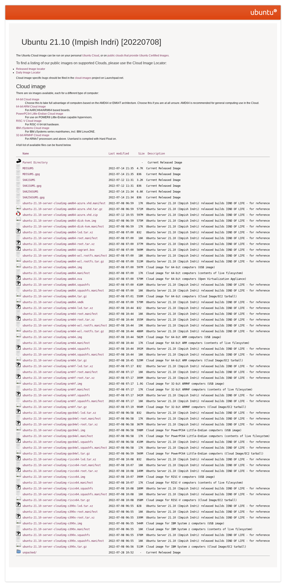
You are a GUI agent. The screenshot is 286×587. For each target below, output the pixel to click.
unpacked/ (30, 552)
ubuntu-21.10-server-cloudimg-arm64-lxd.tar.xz (58, 308)
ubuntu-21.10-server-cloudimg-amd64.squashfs (56, 284)
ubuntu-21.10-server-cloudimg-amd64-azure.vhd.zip (60, 214)
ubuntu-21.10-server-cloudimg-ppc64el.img (54, 430)
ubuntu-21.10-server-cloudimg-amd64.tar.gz (55, 296)
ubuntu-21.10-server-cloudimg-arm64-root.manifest (60, 313)
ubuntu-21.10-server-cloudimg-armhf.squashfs (56, 395)
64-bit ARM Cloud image (31, 106)
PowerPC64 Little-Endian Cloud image (39, 113)
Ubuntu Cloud (90, 55)
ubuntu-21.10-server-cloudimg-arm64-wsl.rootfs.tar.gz (63, 331)
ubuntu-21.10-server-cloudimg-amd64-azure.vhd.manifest (64, 203)
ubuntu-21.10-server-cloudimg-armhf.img (52, 383)
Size (141, 153)
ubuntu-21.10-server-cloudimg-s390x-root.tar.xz (59, 517)
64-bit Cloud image (27, 99)
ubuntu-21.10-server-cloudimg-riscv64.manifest (58, 482)
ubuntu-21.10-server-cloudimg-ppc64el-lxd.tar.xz (59, 412)
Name (26, 153)
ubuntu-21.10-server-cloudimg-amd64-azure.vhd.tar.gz (62, 209)
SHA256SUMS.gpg (33, 197)
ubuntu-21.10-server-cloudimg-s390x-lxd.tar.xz (58, 506)
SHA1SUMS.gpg (32, 185)
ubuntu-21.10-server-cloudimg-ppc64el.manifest (58, 436)
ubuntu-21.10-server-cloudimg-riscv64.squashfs (58, 488)
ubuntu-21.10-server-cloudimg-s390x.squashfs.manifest (63, 540)
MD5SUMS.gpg (31, 174)
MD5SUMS (28, 168)
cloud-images (83, 77)
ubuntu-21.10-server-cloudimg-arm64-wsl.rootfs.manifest (65, 325)
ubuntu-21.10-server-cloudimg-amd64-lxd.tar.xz (58, 232)
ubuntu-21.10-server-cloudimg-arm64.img (52, 337)
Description (156, 153)
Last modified (119, 153)
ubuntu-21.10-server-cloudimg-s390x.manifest (56, 529)
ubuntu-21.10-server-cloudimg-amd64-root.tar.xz (59, 244)
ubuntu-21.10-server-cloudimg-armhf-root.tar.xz (59, 377)
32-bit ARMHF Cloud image (32, 135)
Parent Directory (35, 162)
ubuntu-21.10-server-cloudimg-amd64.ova (52, 279)
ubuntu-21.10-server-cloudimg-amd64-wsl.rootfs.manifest (65, 255)
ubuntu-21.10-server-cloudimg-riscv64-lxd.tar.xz (59, 459)
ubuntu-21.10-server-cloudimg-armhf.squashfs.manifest (63, 401)
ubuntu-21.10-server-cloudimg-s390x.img (52, 523)
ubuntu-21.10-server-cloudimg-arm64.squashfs (56, 348)
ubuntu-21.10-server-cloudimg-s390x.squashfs (56, 535)
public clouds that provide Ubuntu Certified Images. (138, 55)
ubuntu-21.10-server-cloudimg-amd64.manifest (56, 273)
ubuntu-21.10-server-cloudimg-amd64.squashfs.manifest (63, 290)
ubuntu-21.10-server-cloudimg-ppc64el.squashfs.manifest (65, 447)
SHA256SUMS (30, 191)
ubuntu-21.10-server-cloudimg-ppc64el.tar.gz (56, 453)
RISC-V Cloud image (29, 120)
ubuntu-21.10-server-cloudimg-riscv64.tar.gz (56, 500)
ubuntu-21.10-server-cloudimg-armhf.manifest (56, 389)
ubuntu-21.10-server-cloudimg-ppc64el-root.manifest (62, 418)
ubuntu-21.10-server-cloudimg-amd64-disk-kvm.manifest (63, 226)
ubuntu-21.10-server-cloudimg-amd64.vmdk (53, 302)
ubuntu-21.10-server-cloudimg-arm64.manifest (56, 343)
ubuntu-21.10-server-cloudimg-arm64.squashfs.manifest (63, 354)
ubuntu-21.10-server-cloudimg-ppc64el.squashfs (58, 441)
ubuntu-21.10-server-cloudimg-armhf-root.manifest (60, 372)
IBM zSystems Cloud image (32, 128)
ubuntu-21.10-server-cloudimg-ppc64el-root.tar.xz (60, 424)
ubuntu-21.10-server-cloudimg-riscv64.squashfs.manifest (65, 494)
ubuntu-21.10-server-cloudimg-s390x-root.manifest (60, 511)
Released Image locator (30, 69)
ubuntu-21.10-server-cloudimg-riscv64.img (54, 476)
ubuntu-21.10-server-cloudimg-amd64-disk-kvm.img (59, 220)
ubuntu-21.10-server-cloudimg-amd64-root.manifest (60, 238)
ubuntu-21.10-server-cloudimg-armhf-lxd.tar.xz (58, 366)
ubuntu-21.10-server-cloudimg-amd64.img (52, 267)
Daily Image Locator (28, 72)
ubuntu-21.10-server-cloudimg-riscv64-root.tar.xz (60, 471)
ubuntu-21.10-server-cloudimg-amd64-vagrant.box (59, 249)
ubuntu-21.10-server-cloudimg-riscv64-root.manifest (62, 465)
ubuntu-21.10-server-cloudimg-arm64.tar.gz (55, 360)
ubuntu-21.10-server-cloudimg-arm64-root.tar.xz (59, 319)
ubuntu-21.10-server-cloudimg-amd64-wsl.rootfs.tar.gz (63, 261)
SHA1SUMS (29, 180)
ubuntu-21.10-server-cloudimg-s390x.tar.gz (55, 546)
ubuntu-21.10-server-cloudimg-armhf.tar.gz (55, 407)
